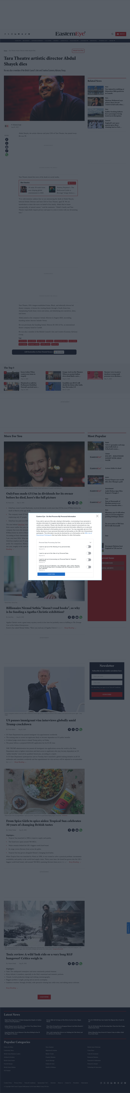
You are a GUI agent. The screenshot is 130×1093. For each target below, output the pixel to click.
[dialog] (65, 546)
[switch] (88, 546)
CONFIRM (51, 574)
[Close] (98, 516)
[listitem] (65, 542)
